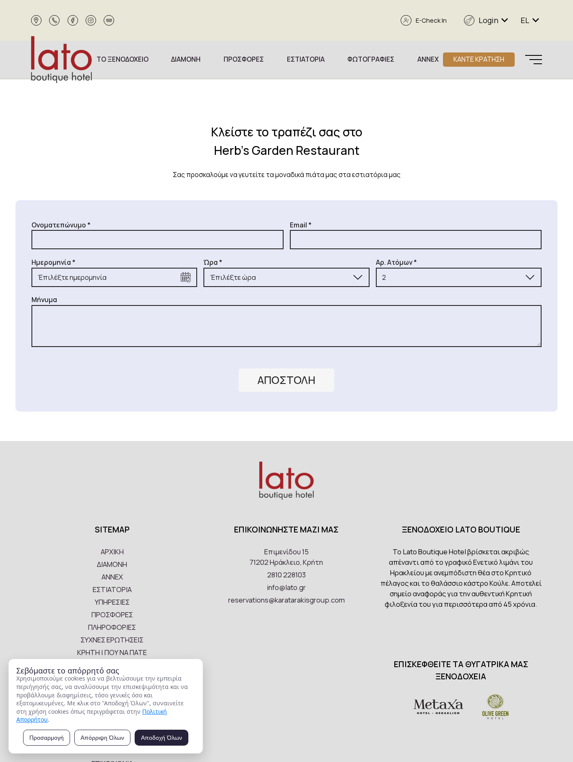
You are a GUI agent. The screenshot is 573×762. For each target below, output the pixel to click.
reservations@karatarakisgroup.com (286, 600)
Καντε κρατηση (478, 59)
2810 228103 (286, 574)
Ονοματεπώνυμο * (61, 225)
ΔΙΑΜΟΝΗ (112, 564)
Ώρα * (212, 262)
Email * (301, 225)
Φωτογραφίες (370, 59)
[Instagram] (91, 20)
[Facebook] (73, 20)
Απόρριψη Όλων (102, 737)
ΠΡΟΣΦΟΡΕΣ (112, 614)
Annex (428, 59)
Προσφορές (244, 59)
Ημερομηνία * (53, 262)
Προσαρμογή (46, 737)
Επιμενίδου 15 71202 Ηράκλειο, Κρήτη (286, 557)
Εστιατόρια (306, 59)
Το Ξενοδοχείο (122, 59)
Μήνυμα (44, 299)
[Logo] (61, 59)
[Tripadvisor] (109, 20)
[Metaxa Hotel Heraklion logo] (438, 708)
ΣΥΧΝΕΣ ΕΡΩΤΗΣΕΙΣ (112, 640)
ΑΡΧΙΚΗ (112, 551)
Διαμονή (186, 59)
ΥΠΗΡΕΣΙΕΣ (112, 602)
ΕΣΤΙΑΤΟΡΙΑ (112, 589)
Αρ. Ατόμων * (396, 262)
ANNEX (112, 577)
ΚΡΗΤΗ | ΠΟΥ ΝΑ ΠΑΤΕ (112, 652)
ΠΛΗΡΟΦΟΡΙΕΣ (112, 627)
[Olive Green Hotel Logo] (495, 708)
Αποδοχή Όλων (161, 737)
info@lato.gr (286, 587)
